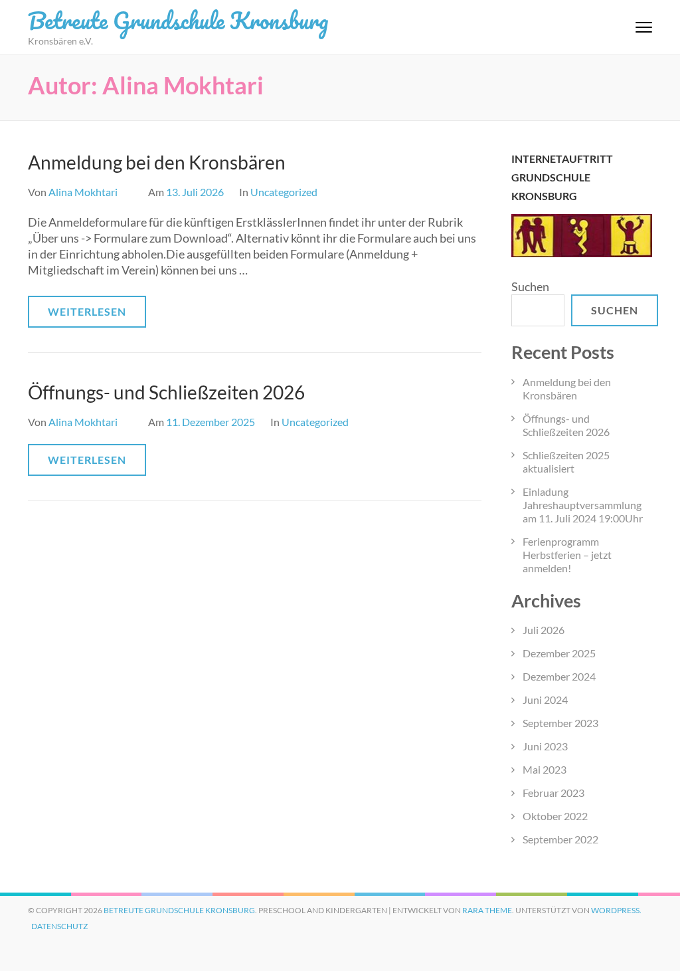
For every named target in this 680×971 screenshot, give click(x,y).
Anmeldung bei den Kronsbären (157, 162)
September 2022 (560, 839)
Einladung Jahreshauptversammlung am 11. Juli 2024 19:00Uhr (583, 504)
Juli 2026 (543, 629)
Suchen (530, 286)
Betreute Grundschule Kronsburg (178, 20)
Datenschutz (59, 926)
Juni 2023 (545, 746)
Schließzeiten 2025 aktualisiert (566, 462)
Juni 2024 (545, 699)
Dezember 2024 (559, 676)
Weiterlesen (87, 311)
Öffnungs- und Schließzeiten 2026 (166, 392)
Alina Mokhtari (83, 191)
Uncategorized (283, 191)
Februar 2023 (553, 792)
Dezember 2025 (559, 653)
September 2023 (560, 722)
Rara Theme (487, 910)
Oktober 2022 (555, 815)
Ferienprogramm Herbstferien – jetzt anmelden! (567, 554)
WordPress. (616, 910)
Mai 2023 (544, 769)
